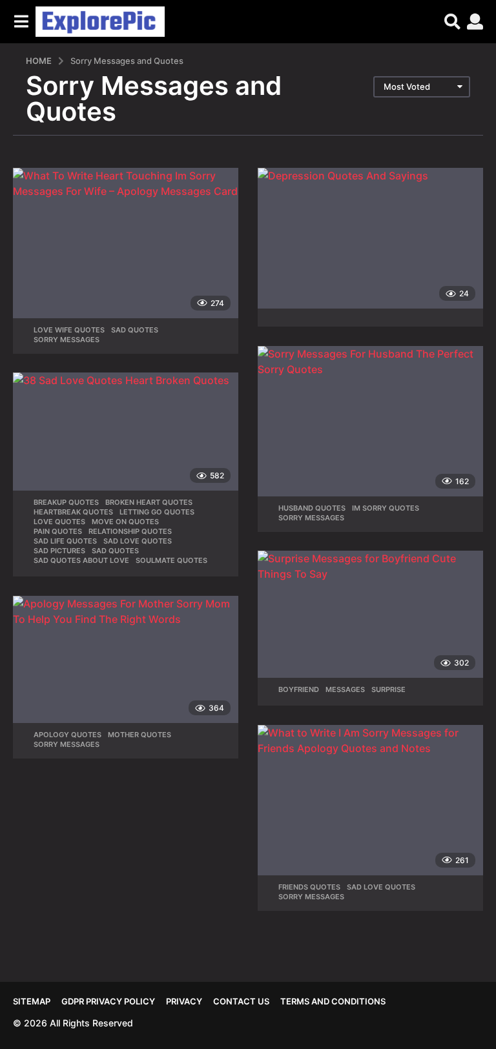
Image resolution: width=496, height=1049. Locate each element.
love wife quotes (69, 330)
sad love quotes (137, 541)
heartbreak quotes (73, 512)
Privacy (184, 1001)
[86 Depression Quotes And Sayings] (370, 238)
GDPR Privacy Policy (108, 1001)
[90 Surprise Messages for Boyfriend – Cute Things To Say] (370, 614)
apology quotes (67, 734)
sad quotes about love (81, 560)
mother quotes (139, 734)
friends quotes (309, 887)
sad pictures (59, 551)
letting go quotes (156, 512)
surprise (388, 689)
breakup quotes (66, 502)
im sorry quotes (385, 508)
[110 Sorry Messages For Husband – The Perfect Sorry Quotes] (370, 421)
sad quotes (134, 330)
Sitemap (31, 1001)
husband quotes (312, 508)
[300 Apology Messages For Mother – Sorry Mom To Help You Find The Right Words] (125, 659)
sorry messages (66, 339)
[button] (21, 21)
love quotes (59, 521)
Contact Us (241, 1001)
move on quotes (125, 521)
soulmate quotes (171, 560)
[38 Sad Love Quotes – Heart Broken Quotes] (125, 431)
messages (345, 689)
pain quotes (58, 531)
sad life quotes (65, 541)
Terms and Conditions (333, 1001)
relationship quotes (130, 531)
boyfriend (298, 689)
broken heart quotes (148, 502)
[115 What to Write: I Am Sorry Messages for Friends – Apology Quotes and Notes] (370, 800)
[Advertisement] (248, 263)
